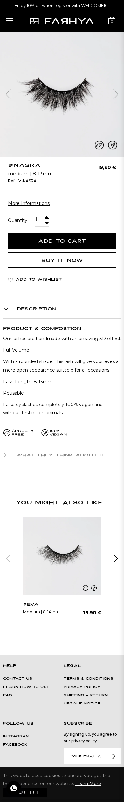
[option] (62, 570)
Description (35, 309)
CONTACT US (17, 679)
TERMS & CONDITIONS (89, 679)
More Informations (29, 203)
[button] (6, 94)
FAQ (7, 695)
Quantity (17, 220)
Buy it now (62, 261)
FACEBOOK (15, 745)
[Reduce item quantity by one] (46, 221)
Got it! (25, 792)
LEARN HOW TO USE (26, 687)
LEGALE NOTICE (82, 704)
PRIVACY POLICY (82, 687)
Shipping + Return (86, 695)
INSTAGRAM (16, 736)
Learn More (88, 783)
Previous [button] (8, 558)
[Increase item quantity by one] (46, 216)
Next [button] (116, 558)
